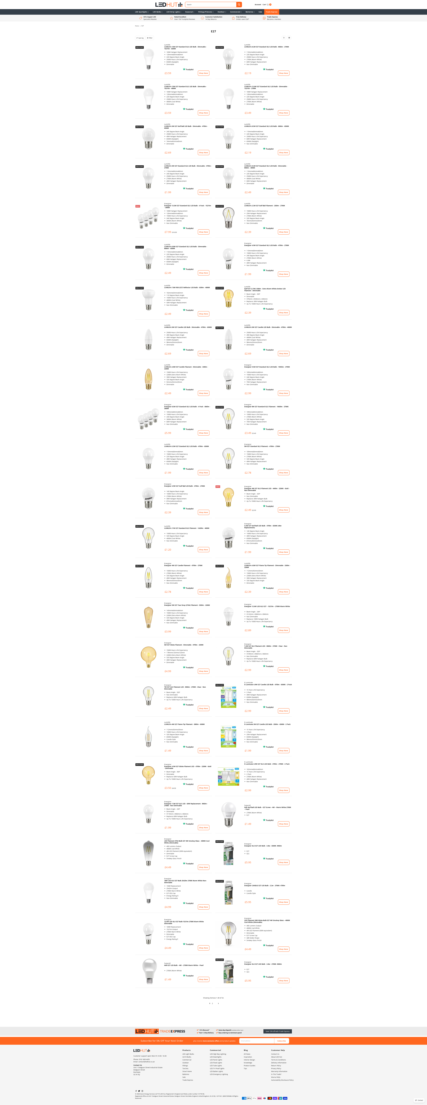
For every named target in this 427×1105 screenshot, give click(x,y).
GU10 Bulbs (186, 1057)
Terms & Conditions (278, 1060)
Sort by (141, 38)
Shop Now (203, 73)
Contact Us (275, 1054)
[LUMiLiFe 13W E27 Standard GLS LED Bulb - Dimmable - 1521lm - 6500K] (148, 59)
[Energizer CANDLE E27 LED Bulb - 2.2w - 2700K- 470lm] (228, 893)
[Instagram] (142, 1091)
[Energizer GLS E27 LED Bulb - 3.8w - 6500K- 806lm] (228, 853)
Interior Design (249, 1060)
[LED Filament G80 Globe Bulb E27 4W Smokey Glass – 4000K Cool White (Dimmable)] (228, 934)
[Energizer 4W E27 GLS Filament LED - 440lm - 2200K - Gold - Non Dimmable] (228, 498)
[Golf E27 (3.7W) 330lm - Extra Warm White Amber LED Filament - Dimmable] (228, 300)
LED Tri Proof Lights (217, 1068)
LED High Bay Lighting (218, 1054)
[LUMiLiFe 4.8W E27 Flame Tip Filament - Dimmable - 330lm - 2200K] (228, 577)
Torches (185, 1068)
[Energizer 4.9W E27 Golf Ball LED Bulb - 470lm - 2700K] (148, 498)
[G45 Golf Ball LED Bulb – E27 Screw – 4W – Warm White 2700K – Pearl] (228, 814)
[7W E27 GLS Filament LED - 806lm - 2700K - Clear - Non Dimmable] (148, 697)
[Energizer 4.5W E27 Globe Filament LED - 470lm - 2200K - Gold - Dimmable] (148, 776)
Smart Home (187, 1071)
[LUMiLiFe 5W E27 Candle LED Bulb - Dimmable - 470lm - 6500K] (148, 339)
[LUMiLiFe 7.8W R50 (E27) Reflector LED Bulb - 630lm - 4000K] (148, 300)
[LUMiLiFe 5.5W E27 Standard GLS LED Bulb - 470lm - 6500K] (148, 458)
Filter (150, 38)
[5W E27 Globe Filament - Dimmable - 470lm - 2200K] (148, 657)
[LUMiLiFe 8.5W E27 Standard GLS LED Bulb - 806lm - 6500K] (228, 138)
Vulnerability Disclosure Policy (282, 1080)
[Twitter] (139, 1091)
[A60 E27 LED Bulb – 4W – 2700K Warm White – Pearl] (148, 971)
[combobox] (213, 4)
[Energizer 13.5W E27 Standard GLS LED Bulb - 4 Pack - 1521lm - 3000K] (148, 218)
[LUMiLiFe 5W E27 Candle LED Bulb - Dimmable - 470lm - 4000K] (228, 339)
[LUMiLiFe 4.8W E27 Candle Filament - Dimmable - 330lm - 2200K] (148, 379)
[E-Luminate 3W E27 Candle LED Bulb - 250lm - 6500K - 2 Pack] (228, 736)
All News (247, 1054)
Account (258, 4)
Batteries (249, 12)
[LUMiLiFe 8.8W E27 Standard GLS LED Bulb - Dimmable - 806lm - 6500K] (148, 259)
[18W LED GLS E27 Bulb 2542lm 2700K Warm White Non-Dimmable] (148, 893)
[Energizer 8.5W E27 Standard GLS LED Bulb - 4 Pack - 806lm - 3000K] (148, 419)
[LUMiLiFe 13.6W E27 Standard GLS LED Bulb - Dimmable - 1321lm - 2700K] (228, 99)
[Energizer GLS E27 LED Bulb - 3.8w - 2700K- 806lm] (228, 971)
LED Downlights (216, 1057)
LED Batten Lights (216, 1071)
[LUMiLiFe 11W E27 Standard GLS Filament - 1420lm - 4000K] (148, 538)
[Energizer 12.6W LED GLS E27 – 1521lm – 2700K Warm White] (228, 617)
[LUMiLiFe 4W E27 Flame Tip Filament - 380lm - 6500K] (148, 736)
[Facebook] (136, 1091)
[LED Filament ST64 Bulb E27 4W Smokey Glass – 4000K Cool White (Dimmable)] (148, 853)
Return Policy (276, 1066)
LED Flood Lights (216, 1063)
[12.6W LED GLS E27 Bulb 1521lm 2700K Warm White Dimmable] (148, 934)
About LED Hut (276, 1057)
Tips (245, 1068)
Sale (260, 12)
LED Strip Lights (173, 12)
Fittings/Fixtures (205, 12)
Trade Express (272, 12)
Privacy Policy (276, 1068)
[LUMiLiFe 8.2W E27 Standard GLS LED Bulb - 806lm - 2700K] (228, 59)
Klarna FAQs (275, 1077)
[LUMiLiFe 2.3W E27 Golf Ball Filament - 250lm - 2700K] (228, 218)
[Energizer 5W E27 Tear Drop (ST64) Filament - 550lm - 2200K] (148, 617)
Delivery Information (278, 1063)
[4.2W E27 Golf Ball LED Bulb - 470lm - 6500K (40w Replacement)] (228, 538)
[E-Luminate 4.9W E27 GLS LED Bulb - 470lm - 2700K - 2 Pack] (228, 776)
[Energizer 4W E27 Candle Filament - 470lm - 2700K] (148, 577)
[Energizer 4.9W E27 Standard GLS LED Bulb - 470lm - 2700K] (228, 259)
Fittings (185, 1066)
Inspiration (248, 1057)
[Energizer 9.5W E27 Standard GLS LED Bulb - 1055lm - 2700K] (228, 379)
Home (137, 26)
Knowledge (248, 1063)
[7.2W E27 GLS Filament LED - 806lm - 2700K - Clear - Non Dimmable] (228, 657)
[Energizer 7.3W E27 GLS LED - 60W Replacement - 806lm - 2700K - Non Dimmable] (148, 814)
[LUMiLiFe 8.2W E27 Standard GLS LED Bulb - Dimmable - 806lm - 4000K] (228, 178)
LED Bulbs (157, 12)
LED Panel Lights (216, 1060)
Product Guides (249, 1066)
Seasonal (189, 12)
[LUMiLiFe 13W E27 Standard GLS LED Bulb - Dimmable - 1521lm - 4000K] (148, 99)
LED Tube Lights (216, 1066)
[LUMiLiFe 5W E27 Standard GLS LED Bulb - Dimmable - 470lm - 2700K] (148, 178)
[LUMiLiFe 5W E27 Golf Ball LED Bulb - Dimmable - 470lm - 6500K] (148, 138)
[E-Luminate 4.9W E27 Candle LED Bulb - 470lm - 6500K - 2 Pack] (228, 697)
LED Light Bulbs (188, 1054)
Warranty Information (279, 1071)
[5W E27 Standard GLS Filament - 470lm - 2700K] (228, 458)
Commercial (235, 12)
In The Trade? (276, 1074)
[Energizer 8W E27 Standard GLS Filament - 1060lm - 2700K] (228, 419)
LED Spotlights (141, 12)
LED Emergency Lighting (219, 1074)
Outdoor (221, 12)
